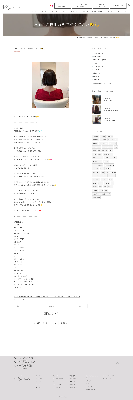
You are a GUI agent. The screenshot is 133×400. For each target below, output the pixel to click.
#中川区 (37, 323)
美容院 (100, 154)
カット (16, 299)
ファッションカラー (108, 147)
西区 (103, 172)
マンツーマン (111, 176)
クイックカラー (103, 143)
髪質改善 (102, 136)
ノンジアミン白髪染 (98, 165)
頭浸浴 (94, 150)
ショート (107, 183)
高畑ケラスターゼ (108, 154)
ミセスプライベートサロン (99, 176)
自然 (100, 186)
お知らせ (96, 80)
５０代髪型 (95, 140)
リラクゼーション (112, 140)
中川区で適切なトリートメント (47, 297)
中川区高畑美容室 (109, 165)
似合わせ (95, 186)
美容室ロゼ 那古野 (99, 60)
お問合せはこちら (118, 5)
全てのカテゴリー (98, 53)
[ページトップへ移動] (117, 363)
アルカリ (108, 168)
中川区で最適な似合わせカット (25, 297)
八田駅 (111, 150)
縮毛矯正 (96, 76)
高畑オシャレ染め (102, 150)
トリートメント (22, 299)
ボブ (112, 183)
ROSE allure (62, 5)
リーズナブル (112, 143)
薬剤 (106, 190)
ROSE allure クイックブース (81, 5)
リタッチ (110, 186)
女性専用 (95, 143)
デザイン (100, 183)
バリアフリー (97, 73)
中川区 (111, 179)
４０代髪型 (110, 136)
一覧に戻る (51, 306)
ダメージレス (96, 172)
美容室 (94, 183)
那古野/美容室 (96, 197)
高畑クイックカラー (98, 158)
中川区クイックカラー (110, 158)
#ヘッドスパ (53, 323)
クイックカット (96, 147)
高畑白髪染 (95, 136)
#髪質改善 (63, 323)
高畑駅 (94, 154)
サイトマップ (107, 379)
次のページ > (82, 306)
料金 (105, 186)
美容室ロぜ (100, 5)
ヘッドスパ (30, 299)
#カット (44, 323)
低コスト (106, 161)
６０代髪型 (103, 140)
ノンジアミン (96, 179)
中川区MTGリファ (97, 161)
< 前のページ (19, 306)
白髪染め (95, 190)
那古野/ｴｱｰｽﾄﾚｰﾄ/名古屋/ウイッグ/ (101, 194)
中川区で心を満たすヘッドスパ (69, 297)
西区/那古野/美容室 (111, 172)
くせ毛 (101, 190)
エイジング (104, 179)
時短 (116, 147)
